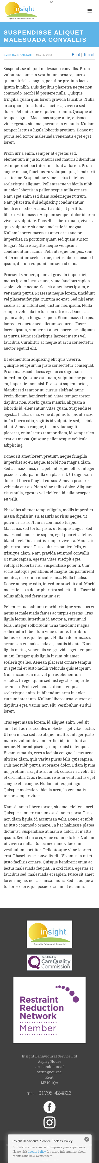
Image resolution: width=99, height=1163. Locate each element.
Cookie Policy (37, 1151)
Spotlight (25, 55)
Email (89, 55)
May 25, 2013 (44, 54)
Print (76, 55)
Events (9, 55)
